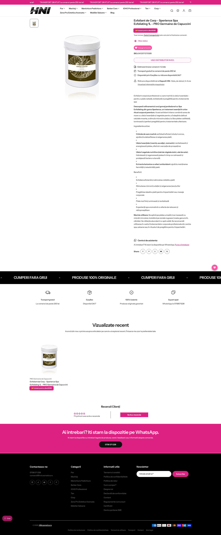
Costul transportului (151, 35)
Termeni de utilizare (118, 530)
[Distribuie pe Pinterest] (149, 251)
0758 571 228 (35, 472)
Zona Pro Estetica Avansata (72, 12)
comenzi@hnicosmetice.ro (41, 475)
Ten (146, 8)
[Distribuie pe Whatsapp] (155, 251)
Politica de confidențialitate (97, 530)
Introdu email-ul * (146, 474)
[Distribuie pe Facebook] (142, 251)
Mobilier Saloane (97, 12)
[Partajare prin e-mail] (161, 251)
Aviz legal (149, 530)
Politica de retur (110, 481)
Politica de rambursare (76, 530)
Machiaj (72, 8)
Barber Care (112, 8)
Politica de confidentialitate (115, 476)
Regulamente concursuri (114, 502)
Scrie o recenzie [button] (134, 415)
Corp (156, 8)
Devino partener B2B (112, 510)
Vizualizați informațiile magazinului (151, 84)
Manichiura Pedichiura (91, 8)
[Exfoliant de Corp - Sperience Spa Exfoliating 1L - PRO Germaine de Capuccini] (49, 356)
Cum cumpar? (110, 485)
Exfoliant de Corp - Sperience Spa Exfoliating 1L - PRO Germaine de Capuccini (49, 383)
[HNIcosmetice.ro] (40, 10)
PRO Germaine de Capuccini (41, 379)
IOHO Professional (131, 8)
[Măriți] (81, 61)
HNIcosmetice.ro (45, 525)
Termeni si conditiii (112, 472)
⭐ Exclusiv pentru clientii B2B (145, 30)
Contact (107, 497)
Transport (131, 530)
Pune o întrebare (182, 245)
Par (61, 8)
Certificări (108, 506)
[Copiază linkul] (167, 251)
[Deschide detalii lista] (215, 267)
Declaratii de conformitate (115, 493)
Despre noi (108, 489)
